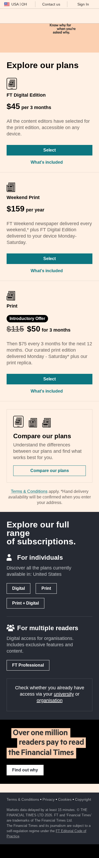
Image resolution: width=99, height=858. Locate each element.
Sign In (83, 4)
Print (46, 588)
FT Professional (28, 665)
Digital (18, 588)
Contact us (51, 4)
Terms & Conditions (29, 491)
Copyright (83, 799)
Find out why (25, 770)
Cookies (65, 799)
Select (49, 150)
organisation (50, 700)
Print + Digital (25, 603)
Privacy (49, 799)
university (64, 694)
